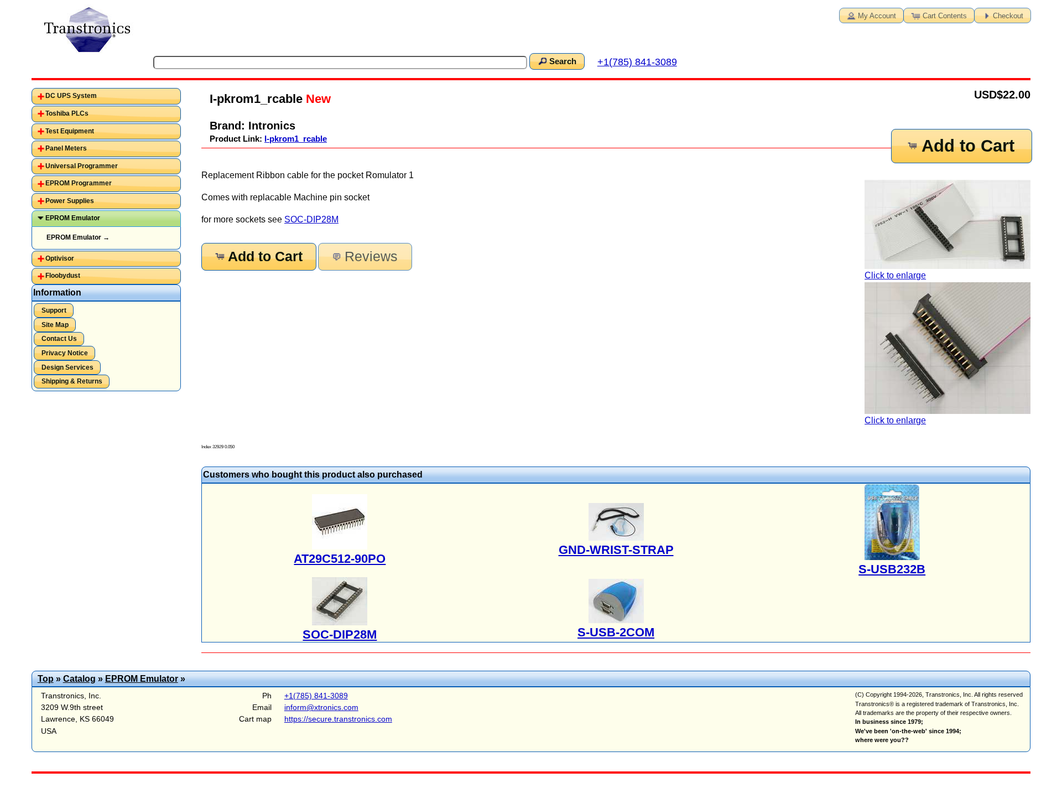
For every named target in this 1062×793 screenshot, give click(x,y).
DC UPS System (71, 96)
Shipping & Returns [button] (71, 381)
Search (562, 61)
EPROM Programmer (78, 183)
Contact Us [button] (59, 339)
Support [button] (53, 310)
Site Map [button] (55, 325)
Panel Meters (66, 148)
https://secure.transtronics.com (338, 718)
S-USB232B (891, 569)
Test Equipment (69, 131)
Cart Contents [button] (945, 16)
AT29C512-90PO (340, 559)
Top (46, 678)
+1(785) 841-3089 (637, 62)
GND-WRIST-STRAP (616, 550)
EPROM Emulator (72, 218)
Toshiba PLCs (66, 113)
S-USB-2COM (615, 632)
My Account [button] (877, 16)
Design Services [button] (67, 367)
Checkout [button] (1008, 16)
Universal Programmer (81, 166)
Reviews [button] (371, 256)
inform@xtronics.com (321, 707)
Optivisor (59, 258)
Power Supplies (69, 201)
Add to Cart (968, 146)
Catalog (79, 678)
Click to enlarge (895, 275)
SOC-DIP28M (311, 219)
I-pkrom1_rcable (295, 138)
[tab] (106, 96)
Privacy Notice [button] (64, 353)
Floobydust (62, 275)
